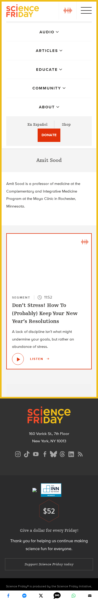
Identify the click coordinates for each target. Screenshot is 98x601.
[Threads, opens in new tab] (62, 453)
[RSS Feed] (80, 453)
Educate (47, 69)
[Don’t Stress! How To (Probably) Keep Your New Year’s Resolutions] (18, 359)
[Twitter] (41, 596)
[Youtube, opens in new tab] (36, 453)
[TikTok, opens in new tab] (27, 453)
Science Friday (22, 11)
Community (46, 88)
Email (90, 596)
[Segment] (84, 241)
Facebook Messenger (24, 596)
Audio (46, 32)
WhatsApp (73, 596)
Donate (49, 135)
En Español (37, 124)
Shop (66, 124)
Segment (21, 297)
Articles (47, 50)
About (47, 107)
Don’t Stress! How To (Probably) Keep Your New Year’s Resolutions (45, 313)
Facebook (8, 596)
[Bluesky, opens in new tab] (53, 453)
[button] (68, 10)
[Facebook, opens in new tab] (45, 453)
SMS (57, 596)
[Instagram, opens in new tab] (18, 453)
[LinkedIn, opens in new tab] (71, 453)
